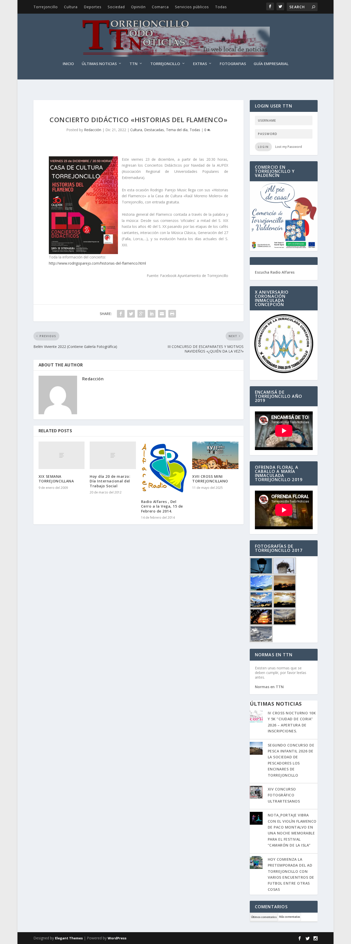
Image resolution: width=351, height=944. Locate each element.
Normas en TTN (269, 686)
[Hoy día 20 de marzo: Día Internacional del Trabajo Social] (113, 455)
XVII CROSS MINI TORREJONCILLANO (210, 478)
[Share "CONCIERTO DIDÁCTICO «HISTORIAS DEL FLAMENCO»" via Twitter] (131, 314)
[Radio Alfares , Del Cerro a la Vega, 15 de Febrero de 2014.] (164, 468)
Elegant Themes (69, 938)
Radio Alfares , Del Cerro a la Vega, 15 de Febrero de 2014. (162, 506)
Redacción (92, 129)
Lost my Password (288, 147)
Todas (221, 6)
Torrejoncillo (45, 6)
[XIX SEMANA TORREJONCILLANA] (62, 455)
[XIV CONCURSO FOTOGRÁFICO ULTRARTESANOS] (256, 793)
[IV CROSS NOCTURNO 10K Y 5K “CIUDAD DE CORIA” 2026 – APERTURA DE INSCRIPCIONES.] (256, 717)
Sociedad (116, 6)
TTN (133, 63)
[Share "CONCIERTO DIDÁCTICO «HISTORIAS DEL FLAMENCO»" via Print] (172, 314)
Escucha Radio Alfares (274, 272)
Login (263, 147)
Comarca (160, 6)
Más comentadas (289, 916)
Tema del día (177, 129)
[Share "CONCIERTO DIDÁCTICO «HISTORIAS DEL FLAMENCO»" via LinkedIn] (151, 314)
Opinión (138, 6)
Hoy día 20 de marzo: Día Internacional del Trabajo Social (110, 481)
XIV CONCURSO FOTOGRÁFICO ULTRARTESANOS (284, 795)
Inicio (68, 63)
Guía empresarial (271, 63)
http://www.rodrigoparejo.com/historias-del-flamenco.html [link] (97, 263)
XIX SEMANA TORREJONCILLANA (56, 478)
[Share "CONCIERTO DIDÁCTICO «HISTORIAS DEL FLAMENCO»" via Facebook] (121, 314)
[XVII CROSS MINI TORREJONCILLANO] (215, 455)
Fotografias (233, 63)
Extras (200, 63)
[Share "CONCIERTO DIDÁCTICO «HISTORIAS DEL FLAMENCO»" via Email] (162, 314)
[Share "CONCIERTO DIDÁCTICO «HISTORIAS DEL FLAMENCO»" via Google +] (141, 314)
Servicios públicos (192, 6)
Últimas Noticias (99, 63)
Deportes (92, 6)
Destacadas (154, 129)
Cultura (71, 6)
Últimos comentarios (264, 917)
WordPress (117, 938)
